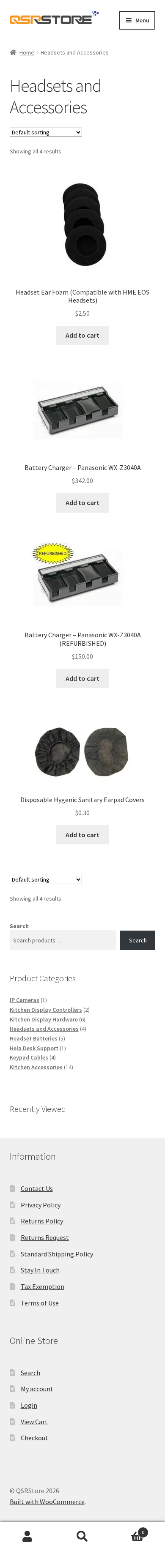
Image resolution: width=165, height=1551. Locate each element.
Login (29, 1405)
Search (19, 926)
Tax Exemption (42, 1286)
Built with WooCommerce (47, 1501)
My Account (27, 1536)
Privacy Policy (40, 1205)
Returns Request (45, 1237)
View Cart (34, 1421)
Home (26, 52)
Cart (127, 1529)
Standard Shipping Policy (57, 1254)
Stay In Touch (40, 1270)
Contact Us (37, 1188)
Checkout (34, 1438)
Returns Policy (42, 1221)
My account (37, 1388)
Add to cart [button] (82, 335)
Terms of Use (40, 1303)
